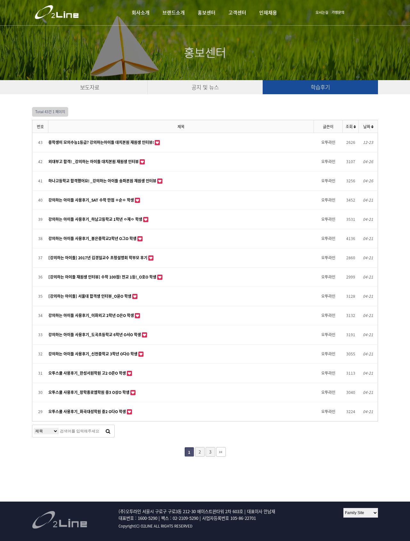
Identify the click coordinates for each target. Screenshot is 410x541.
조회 (350, 126)
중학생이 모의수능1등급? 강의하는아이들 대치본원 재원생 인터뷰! (101, 142)
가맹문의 (338, 12)
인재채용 (268, 12)
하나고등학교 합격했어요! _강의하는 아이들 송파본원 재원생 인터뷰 (102, 181)
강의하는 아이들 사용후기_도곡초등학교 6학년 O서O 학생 (95, 334)
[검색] (108, 431)
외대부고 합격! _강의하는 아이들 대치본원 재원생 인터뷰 (94, 161)
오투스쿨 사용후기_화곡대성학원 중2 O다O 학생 (87, 411)
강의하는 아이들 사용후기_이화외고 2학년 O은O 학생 (91, 315)
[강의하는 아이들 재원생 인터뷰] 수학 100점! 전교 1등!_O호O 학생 (102, 277)
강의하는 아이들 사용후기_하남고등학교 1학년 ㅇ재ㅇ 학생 (95, 219)
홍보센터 (207, 12)
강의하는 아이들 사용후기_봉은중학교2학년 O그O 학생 (92, 238)
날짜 (367, 126)
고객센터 (237, 12)
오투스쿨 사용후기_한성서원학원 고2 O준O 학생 (87, 373)
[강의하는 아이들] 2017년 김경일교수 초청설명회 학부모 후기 (98, 258)
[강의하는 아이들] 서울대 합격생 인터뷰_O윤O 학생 (90, 296)
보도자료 (89, 87)
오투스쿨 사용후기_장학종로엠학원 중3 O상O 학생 (89, 392)
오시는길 (322, 12)
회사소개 (141, 12)
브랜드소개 (173, 12)
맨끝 (221, 452)
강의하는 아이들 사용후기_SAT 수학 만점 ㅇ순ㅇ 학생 (91, 200)
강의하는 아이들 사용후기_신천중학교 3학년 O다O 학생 (93, 354)
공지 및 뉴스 (205, 87)
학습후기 (320, 87)
